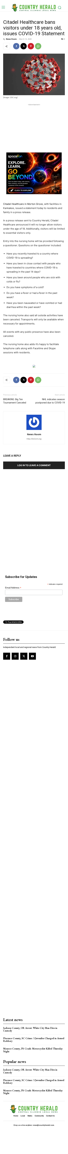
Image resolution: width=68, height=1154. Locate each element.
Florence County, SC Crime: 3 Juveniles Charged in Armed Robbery (33, 1040)
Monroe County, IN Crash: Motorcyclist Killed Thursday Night (33, 1050)
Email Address (13, 587)
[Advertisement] (34, 126)
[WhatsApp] (38, 46)
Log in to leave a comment (34, 465)
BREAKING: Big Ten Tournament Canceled (14, 401)
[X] (23, 46)
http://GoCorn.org (34, 439)
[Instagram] (15, 656)
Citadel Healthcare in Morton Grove (23, 203)
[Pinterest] (31, 46)
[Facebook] (16, 46)
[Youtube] (32, 656)
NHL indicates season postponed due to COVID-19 (50, 401)
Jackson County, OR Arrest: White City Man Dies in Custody (30, 1029)
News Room (11, 39)
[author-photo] (34, 430)
